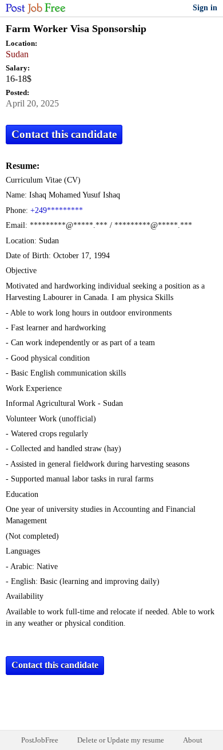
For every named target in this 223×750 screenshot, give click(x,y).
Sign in (205, 7)
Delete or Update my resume (120, 740)
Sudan (17, 54)
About (192, 740)
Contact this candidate (64, 134)
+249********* (56, 210)
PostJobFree (39, 740)
